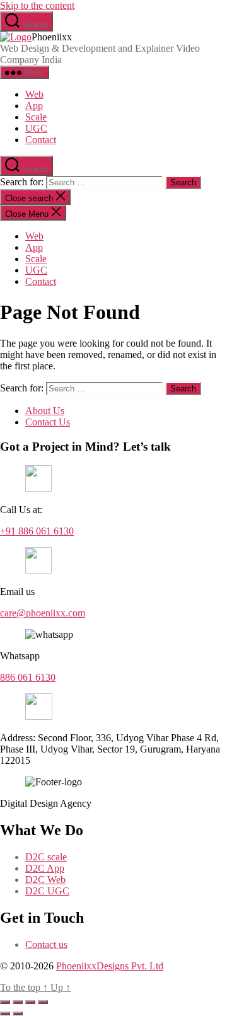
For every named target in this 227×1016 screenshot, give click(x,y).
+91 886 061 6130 (37, 531)
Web (34, 94)
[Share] (30, 1002)
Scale (36, 117)
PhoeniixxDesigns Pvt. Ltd (109, 966)
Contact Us (47, 422)
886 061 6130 (27, 677)
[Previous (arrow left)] (5, 1013)
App (34, 105)
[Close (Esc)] (43, 1002)
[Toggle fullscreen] (18, 1002)
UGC (36, 128)
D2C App (44, 868)
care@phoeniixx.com (42, 613)
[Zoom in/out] (5, 1002)
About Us (44, 410)
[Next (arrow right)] (18, 1013)
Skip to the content (37, 5)
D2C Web (45, 879)
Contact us (46, 944)
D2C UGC (47, 891)
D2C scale (46, 856)
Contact (40, 139)
